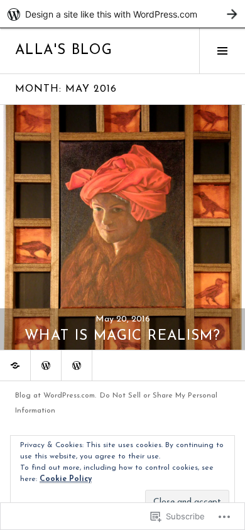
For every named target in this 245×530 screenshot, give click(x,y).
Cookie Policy (66, 479)
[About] (77, 365)
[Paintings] (46, 365)
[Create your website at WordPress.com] (122, 14)
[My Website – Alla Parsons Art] (15, 365)
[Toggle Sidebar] (222, 50)
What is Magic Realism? (122, 336)
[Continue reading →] (122, 227)
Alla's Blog (63, 50)
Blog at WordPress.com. (55, 395)
